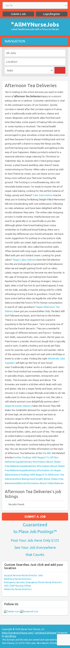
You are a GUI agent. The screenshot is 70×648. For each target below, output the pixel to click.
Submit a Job (18, 14)
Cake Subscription (43, 195)
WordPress (10, 636)
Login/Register (51, 14)
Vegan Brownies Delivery (18, 405)
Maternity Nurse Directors (18, 589)
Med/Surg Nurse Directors (17, 579)
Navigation (15, 41)
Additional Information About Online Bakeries (39, 483)
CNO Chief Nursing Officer (17, 585)
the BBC (47, 453)
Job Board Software (45, 633)
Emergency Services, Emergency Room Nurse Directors (33, 582)
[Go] (60, 70)
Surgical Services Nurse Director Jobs (23, 575)
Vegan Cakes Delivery (24, 259)
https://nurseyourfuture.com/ (17, 633)
